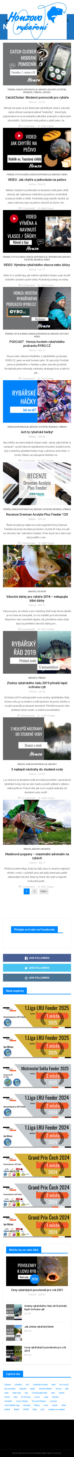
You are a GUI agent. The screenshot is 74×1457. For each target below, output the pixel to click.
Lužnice (53, 1401)
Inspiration (55, 257)
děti (66, 1389)
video (64, 175)
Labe (46, 1397)
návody (55, 1397)
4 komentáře (26, 715)
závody (46, 92)
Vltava (37, 1405)
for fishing (25, 1397)
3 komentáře (26, 543)
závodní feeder (45, 1389)
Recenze (27, 92)
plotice (7, 1409)
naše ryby (16, 1393)
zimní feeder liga (12, 1405)
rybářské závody (40, 1384)
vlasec (62, 1393)
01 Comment (27, 798)
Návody (42, 90)
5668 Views (45, 208)
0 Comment (26, 126)
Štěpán (32, 436)
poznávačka (9, 1389)
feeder (17, 1409)
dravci (7, 1397)
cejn (42, 1409)
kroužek (26, 1405)
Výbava (37, 92)
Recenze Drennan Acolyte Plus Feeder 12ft (37, 514)
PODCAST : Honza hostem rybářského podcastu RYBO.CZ (37, 344)
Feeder (11, 90)
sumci (37, 1397)
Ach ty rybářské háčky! (37, 432)
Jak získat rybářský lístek (39, 1326)
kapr (54, 1384)
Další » (44, 891)
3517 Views (45, 460)
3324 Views (45, 378)
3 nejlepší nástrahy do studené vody (37, 769)
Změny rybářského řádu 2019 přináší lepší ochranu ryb (37, 685)
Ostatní (61, 90)
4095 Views (46, 798)
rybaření (18, 1384)
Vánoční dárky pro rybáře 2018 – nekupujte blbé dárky (37, 599)
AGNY (26, 1409)
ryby (53, 1393)
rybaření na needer (56, 1409)
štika (35, 1409)
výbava (7, 1384)
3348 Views (45, 285)
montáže (8, 1401)
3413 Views (46, 629)
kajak (32, 1389)
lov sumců (64, 1384)
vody (6, 1393)
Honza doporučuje (26, 90)
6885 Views (46, 543)
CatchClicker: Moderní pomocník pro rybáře (37, 97)
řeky (15, 1397)
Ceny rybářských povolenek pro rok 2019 (45, 1349)
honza (58, 1389)
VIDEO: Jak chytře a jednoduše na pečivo (37, 180)
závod (54, 1405)
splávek (22, 1389)
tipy (26, 1393)
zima (45, 1405)
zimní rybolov (22, 1401)
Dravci (21, 764)
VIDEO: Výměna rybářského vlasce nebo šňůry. (37, 265)
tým (27, 1384)
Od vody (52, 90)
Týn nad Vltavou (39, 1401)
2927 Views (45, 887)
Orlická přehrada (39, 1393)
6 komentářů (26, 629)
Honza (32, 102)
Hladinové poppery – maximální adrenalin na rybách (37, 856)
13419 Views (46, 715)
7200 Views (45, 126)
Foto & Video (22, 175)
